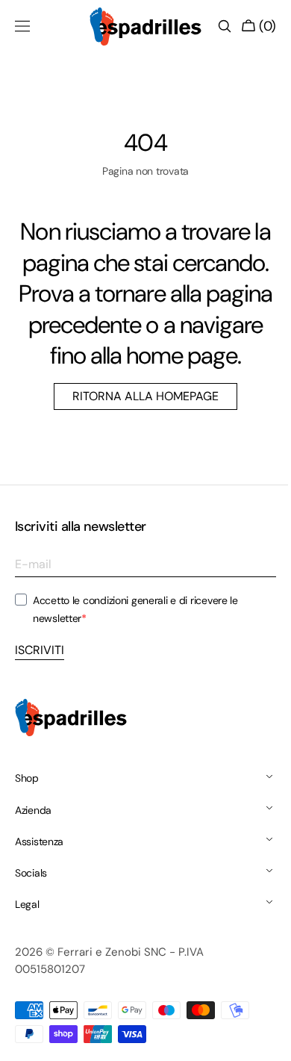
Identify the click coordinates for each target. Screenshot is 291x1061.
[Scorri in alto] (257, 1038)
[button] (22, 26)
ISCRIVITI (39, 680)
